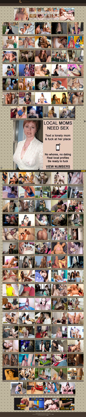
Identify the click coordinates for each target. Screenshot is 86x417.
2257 (53, 414)
